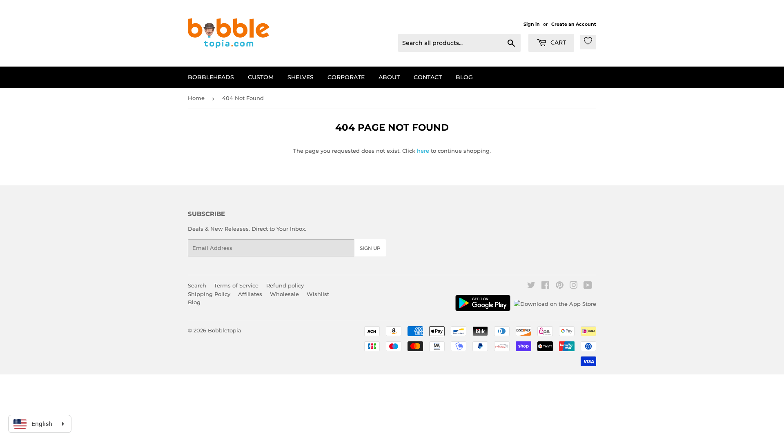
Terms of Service (236, 285)
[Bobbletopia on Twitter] (531, 286)
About (389, 77)
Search (197, 285)
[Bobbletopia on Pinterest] (559, 286)
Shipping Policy (209, 294)
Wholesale (284, 294)
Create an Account (573, 24)
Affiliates (250, 294)
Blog (464, 77)
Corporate (346, 77)
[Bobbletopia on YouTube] (588, 286)
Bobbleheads (211, 77)
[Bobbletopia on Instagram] (574, 286)
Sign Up (370, 248)
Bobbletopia (224, 330)
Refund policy (285, 285)
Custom (261, 77)
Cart (557, 42)
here (423, 150)
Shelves (300, 77)
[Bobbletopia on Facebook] (545, 286)
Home (196, 98)
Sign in (531, 24)
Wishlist (318, 294)
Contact (428, 77)
